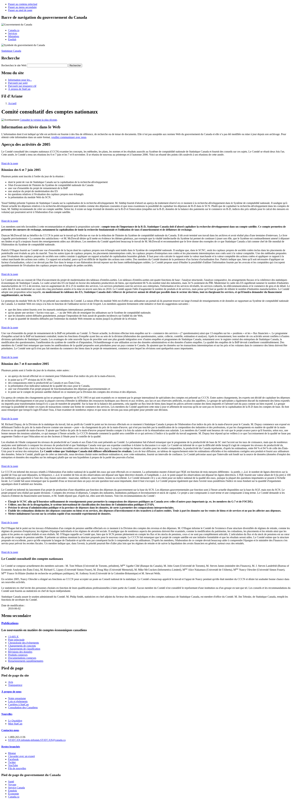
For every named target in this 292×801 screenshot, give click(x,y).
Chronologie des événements (23, 642)
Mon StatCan (15, 723)
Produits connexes (18, 654)
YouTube (13, 765)
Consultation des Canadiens (23, 707)
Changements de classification (24, 648)
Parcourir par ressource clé (22, 86)
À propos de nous (11, 691)
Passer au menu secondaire (22, 7)
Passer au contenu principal (22, 4)
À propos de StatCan (19, 89)
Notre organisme (17, 698)
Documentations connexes (22, 657)
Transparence (15, 685)
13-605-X (13, 636)
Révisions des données (20, 651)
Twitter (12, 762)
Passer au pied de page (20, 10)
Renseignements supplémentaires (25, 660)
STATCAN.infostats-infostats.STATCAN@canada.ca (37, 740)
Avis (10, 682)
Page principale (16, 639)
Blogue (12, 753)
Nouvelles (6, 714)
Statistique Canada (11, 50)
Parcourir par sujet (18, 82)
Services (12, 33)
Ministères (13, 36)
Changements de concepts (22, 645)
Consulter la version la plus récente (38, 119)
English (12, 39)
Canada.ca (13, 30)
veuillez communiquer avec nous (68, 137)
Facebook (13, 759)
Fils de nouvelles (17, 768)
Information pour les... (20, 79)
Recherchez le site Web (13, 65)
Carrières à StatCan (18, 704)
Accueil (12, 103)
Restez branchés (10, 746)
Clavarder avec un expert (21, 756)
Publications (9, 623)
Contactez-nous (10, 730)
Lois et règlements (18, 701)
